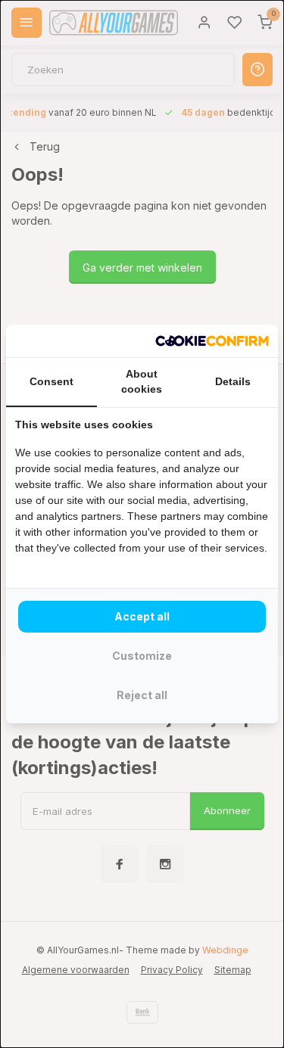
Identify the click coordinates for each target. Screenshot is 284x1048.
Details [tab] (233, 381)
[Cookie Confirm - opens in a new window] (212, 341)
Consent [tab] (51, 381)
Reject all (142, 695)
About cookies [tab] (141, 381)
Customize (142, 655)
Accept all (142, 616)
